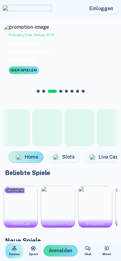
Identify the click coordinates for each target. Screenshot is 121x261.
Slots (68, 157)
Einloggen (101, 8)
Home (31, 157)
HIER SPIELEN (24, 70)
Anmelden (60, 251)
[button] (60, 53)
